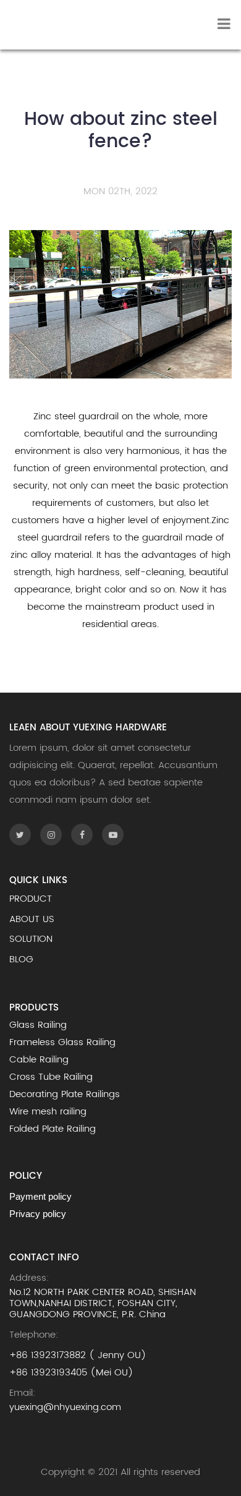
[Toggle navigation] (224, 25)
